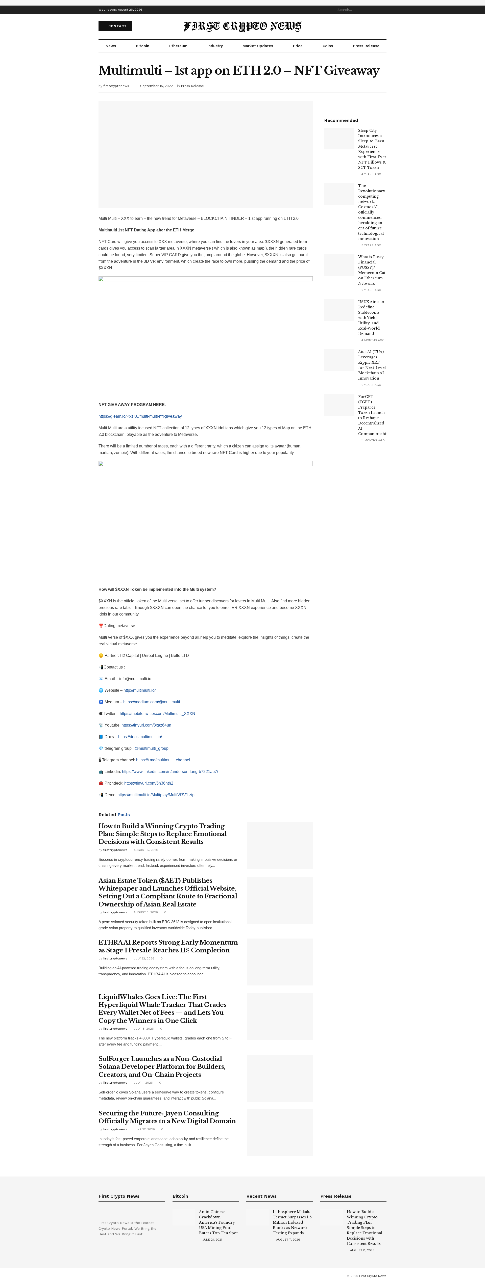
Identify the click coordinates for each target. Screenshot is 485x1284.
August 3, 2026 (145, 912)
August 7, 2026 (287, 1239)
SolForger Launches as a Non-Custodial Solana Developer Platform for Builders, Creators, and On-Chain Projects (162, 1066)
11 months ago (372, 440)
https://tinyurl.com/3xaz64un (146, 725)
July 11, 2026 (143, 1082)
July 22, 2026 (143, 958)
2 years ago (370, 290)
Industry (215, 46)
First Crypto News (372, 1276)
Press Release (366, 46)
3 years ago (370, 245)
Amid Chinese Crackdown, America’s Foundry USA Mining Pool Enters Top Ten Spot (218, 1222)
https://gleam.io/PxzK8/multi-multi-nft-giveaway (140, 416)
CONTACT (117, 26)
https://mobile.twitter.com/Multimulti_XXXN (157, 713)
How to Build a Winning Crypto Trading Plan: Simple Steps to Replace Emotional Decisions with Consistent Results (163, 833)
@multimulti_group (151, 748)
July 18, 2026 (143, 1028)
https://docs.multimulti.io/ (140, 737)
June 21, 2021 (211, 1239)
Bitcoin (142, 46)
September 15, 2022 (156, 86)
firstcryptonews (116, 86)
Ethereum (178, 46)
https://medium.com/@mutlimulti (151, 702)
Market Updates (258, 46)
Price (298, 46)
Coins (328, 46)
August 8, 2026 (145, 850)
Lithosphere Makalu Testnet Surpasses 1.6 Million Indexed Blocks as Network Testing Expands (292, 1222)
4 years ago (370, 174)
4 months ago (372, 340)
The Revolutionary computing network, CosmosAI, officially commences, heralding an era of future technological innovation (371, 212)
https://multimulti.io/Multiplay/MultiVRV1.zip (156, 795)
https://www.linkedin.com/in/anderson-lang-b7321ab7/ (170, 771)
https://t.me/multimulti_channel (163, 760)
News (111, 46)
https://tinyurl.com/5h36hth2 (148, 783)
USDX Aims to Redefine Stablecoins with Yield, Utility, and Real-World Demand (371, 318)
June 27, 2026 (144, 1129)
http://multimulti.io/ (140, 690)
